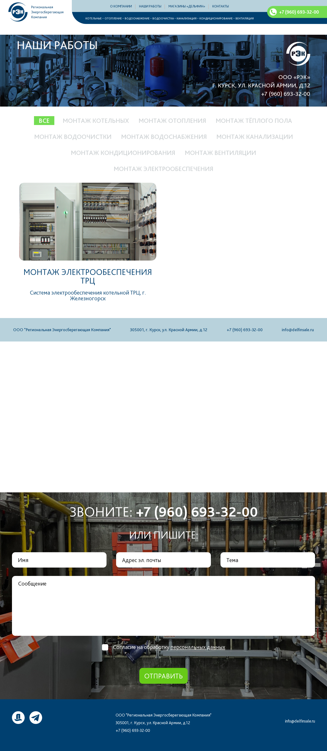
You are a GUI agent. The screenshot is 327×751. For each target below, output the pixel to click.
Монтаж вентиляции (220, 153)
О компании (121, 6)
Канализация (187, 18)
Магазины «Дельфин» (187, 6)
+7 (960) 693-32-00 (285, 93)
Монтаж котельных (96, 121)
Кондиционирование (216, 18)
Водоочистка (163, 18)
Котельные (93, 18)
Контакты (220, 6)
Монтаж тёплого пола (254, 121)
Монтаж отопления (172, 121)
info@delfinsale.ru (298, 329)
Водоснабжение (137, 18)
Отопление (113, 18)
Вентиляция (245, 18)
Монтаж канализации (254, 137)
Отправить (163, 675)
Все (44, 121)
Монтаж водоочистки (73, 137)
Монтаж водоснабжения (164, 137)
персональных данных (197, 646)
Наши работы (150, 6)
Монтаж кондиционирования (123, 153)
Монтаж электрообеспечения (163, 169)
